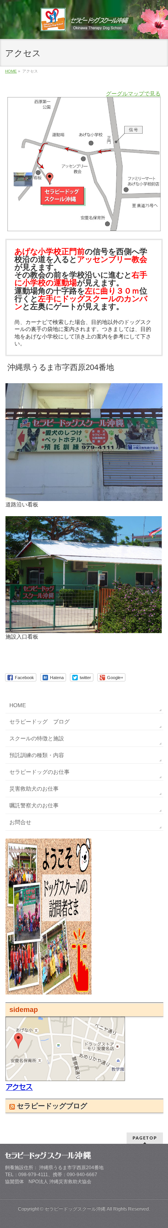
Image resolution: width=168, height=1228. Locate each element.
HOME (17, 705)
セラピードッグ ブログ (39, 721)
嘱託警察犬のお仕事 (34, 805)
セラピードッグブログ (52, 1106)
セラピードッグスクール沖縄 (75, 1209)
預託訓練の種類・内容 (36, 755)
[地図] (65, 1087)
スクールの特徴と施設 (36, 738)
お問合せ (20, 822)
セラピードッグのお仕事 (39, 772)
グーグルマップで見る (133, 93)
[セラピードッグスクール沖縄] (87, 22)
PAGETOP (144, 1137)
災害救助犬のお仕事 (34, 789)
